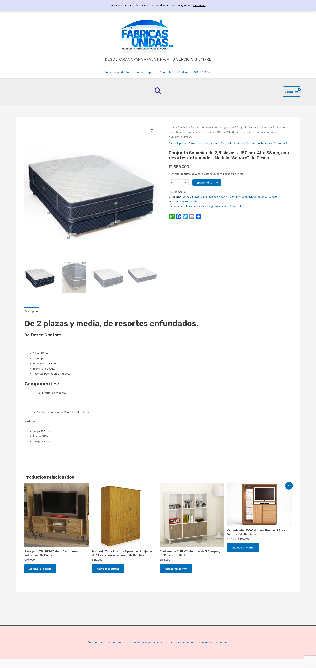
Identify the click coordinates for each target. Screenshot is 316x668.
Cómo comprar (95, 642)
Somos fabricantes (119, 642)
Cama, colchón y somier (220, 127)
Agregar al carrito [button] (40, 568)
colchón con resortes (193, 206)
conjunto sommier (218, 206)
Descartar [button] (199, 5)
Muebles (183, 127)
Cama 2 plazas (178, 143)
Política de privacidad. (148, 642)
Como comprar (145, 72)
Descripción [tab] (32, 311)
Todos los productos (117, 72)
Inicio (172, 127)
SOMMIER (236, 206)
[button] (158, 91)
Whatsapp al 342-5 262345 (194, 72)
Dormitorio (197, 127)
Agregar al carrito (207, 182)
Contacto (165, 72)
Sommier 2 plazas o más (183, 201)
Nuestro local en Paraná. (214, 642)
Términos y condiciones (181, 642)
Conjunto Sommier (248, 127)
